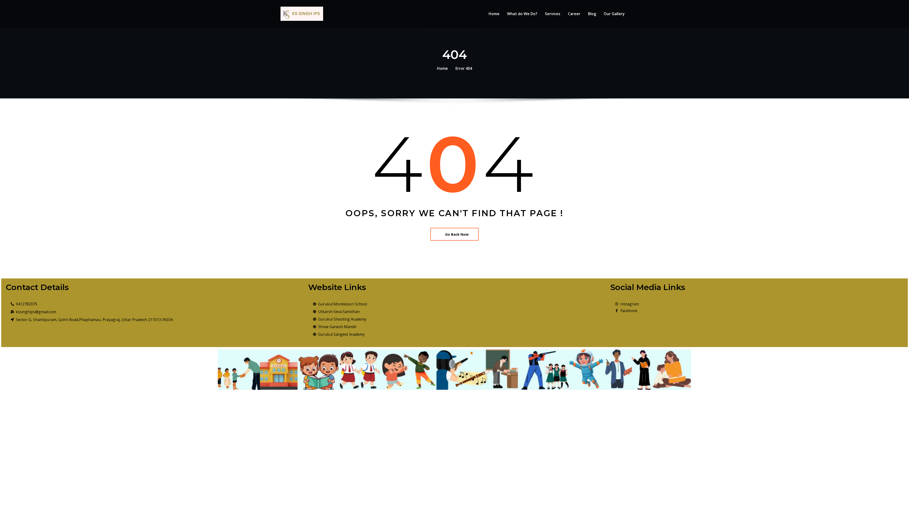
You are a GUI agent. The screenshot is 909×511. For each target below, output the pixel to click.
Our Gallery (614, 13)
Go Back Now (457, 234)
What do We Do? (522, 13)
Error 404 (463, 68)
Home (494, 13)
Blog (592, 13)
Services (552, 13)
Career (574, 13)
